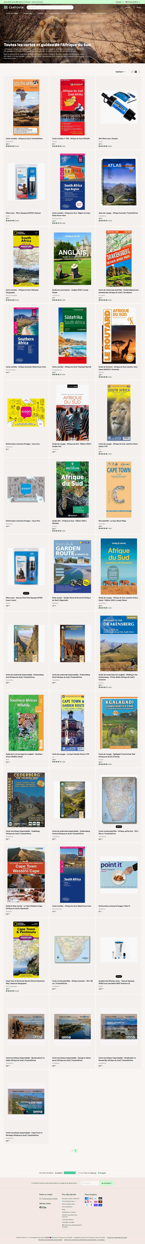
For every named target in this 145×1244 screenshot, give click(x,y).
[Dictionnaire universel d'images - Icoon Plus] (26, 493)
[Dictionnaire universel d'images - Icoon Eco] (26, 416)
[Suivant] (75, 1151)
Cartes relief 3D (71, 13)
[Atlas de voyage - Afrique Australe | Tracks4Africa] (119, 187)
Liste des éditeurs (68, 1219)
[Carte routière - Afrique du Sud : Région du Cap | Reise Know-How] (72, 188)
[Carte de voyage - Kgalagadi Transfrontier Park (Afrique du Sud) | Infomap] (119, 729)
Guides (84, 13)
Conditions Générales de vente (117, 1237)
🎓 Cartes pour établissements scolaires (72, 1226)
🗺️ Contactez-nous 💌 (69, 1201)
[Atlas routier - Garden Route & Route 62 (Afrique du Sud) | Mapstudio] (72, 572)
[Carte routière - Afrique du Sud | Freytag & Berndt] (72, 340)
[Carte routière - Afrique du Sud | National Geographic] (26, 265)
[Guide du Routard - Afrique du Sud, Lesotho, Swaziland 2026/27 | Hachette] (119, 342)
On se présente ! (67, 1206)
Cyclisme (40, 13)
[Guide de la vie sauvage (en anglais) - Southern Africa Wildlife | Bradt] (26, 728)
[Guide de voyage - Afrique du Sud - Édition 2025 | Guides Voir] (72, 418)
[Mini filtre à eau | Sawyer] (119, 112)
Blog (63, 1209)
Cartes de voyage (12, 13)
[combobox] (120, 2)
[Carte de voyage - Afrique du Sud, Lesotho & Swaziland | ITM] (119, 419)
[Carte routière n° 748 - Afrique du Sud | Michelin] (72, 112)
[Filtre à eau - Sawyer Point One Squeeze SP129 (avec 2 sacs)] (26, 572)
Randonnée (28, 13)
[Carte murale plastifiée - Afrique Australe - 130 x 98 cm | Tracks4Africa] (72, 955)
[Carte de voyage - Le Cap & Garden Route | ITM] (72, 728)
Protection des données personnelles (50, 1240)
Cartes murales (54, 13)
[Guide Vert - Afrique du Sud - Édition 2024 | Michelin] (72, 496)
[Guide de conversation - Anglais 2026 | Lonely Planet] (72, 265)
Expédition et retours (69, 1212)
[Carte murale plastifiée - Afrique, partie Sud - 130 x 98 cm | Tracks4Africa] (119, 805)
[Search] (71, 7)
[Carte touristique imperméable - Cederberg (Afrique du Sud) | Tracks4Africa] (26, 805)
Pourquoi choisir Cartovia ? (71, 1198)
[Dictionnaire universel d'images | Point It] (119, 878)
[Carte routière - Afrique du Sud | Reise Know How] (72, 878)
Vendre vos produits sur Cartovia (69, 1216)
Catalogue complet (68, 1222)
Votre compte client (68, 1204)
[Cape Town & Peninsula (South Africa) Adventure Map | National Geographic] (26, 956)
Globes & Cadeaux (99, 13)
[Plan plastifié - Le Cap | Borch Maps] (119, 494)
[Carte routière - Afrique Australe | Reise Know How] (26, 339)
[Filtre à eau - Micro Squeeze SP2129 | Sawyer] (26, 187)
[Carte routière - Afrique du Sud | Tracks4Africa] (26, 112)
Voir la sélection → (62, 2)
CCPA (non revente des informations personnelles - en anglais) (84, 1240)
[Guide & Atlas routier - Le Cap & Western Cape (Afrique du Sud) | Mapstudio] (26, 880)
